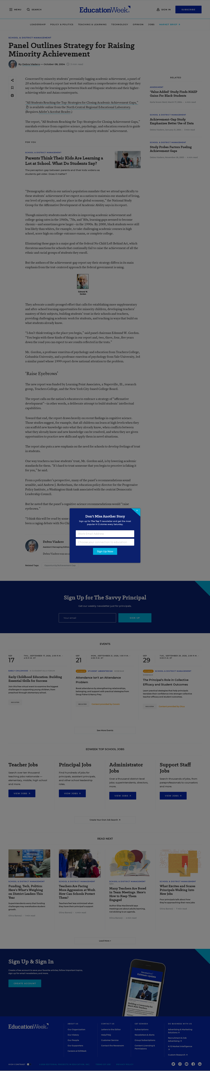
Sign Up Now (105, 551)
